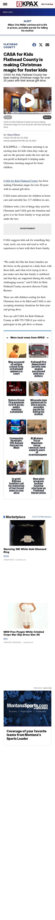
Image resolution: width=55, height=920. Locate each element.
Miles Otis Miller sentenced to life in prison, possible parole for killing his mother (27, 27)
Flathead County (11, 46)
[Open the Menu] (5, 4)
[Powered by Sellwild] (47, 688)
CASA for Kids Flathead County (21, 180)
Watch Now (46, 4)
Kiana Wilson (13, 134)
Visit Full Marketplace (41, 517)
